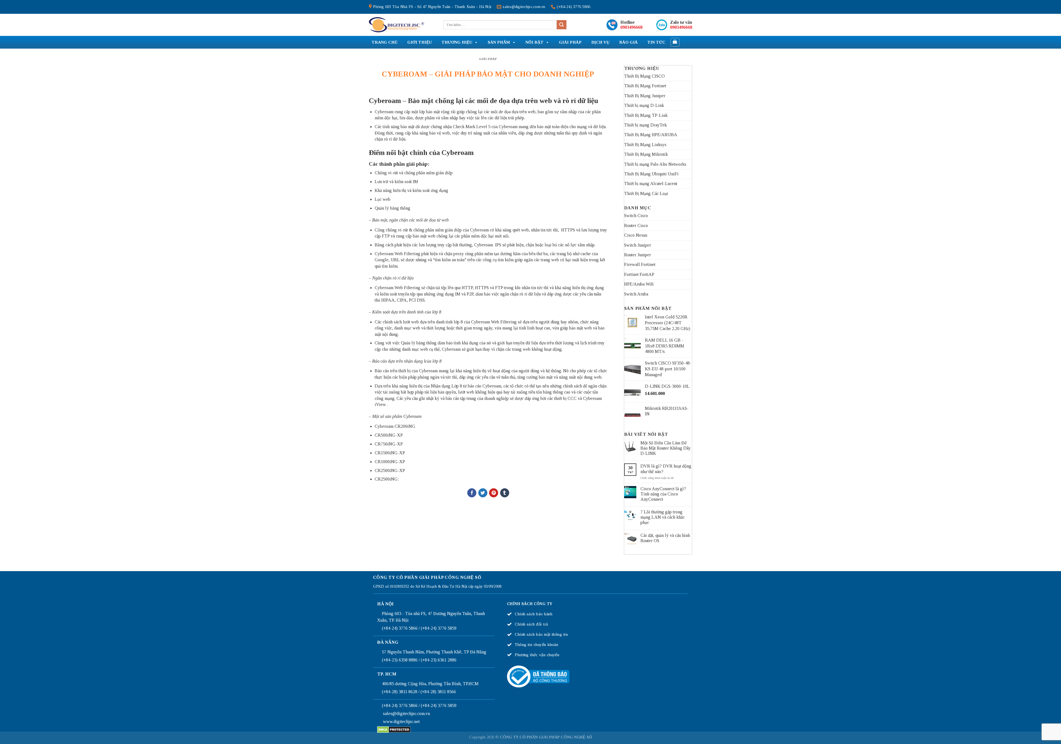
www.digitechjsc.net (401, 721)
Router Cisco (636, 225)
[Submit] (561, 25)
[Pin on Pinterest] (493, 493)
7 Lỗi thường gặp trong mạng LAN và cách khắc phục (662, 517)
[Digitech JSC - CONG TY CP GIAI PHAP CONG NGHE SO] (396, 25)
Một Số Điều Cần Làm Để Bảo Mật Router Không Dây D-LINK (665, 448)
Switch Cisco (636, 215)
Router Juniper (637, 254)
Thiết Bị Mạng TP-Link (646, 115)
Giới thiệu (419, 42)
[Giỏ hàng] (675, 42)
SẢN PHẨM (499, 42)
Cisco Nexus (635, 235)
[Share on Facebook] (471, 493)
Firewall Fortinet (639, 264)
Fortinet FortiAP (639, 274)
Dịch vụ (600, 42)
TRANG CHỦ (385, 42)
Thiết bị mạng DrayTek (645, 125)
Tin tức (656, 42)
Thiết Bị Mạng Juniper (644, 95)
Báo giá (628, 42)
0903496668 (631, 27)
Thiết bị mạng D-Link (644, 105)
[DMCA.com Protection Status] (394, 729)
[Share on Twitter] (482, 493)
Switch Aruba (636, 294)
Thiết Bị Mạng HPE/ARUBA (650, 134)
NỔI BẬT (534, 42)
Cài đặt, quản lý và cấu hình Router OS (665, 538)
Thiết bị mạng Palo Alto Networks (655, 164)
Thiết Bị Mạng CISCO (644, 76)
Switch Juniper (637, 245)
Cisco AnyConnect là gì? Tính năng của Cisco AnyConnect (663, 494)
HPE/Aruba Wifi (639, 284)
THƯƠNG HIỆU (457, 42)
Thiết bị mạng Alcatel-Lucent (650, 183)
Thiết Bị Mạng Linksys (645, 144)
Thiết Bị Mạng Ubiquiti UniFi (651, 174)
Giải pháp (570, 42)
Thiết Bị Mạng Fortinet (645, 85)
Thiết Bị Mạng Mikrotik (646, 154)
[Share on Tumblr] (504, 493)
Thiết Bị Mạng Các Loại (646, 193)
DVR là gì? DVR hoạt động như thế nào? (665, 469)
